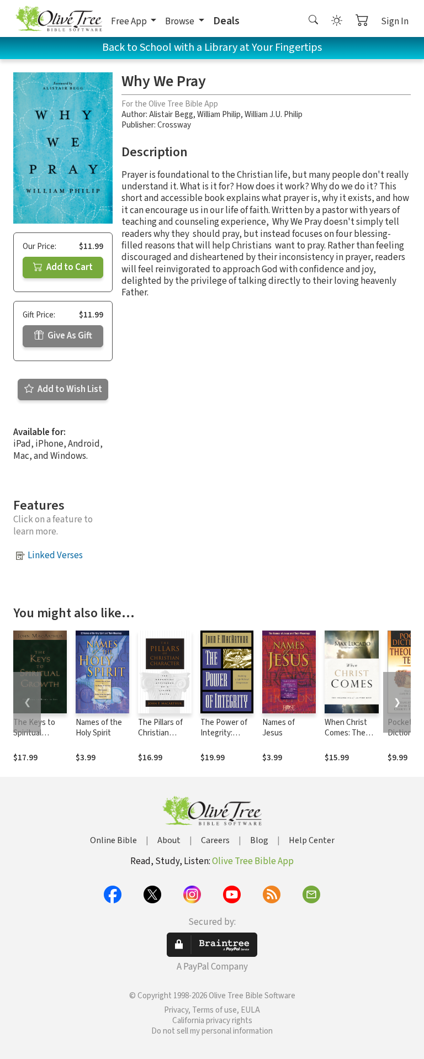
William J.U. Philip (274, 114)
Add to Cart (69, 267)
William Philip (219, 114)
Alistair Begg (171, 114)
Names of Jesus (278, 728)
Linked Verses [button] (55, 555)
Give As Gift (69, 335)
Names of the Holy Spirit (99, 728)
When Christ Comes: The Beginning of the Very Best (349, 738)
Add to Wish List (69, 389)
